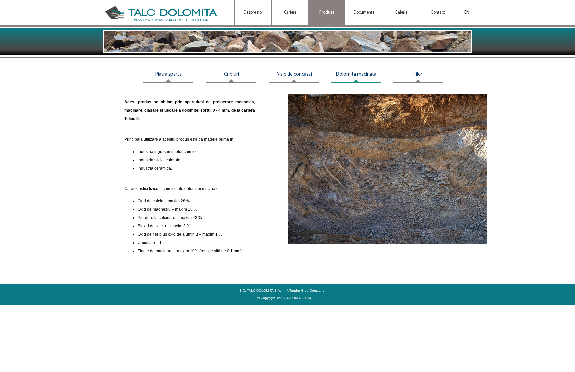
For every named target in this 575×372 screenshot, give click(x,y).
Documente (364, 12)
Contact (438, 12)
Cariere (290, 12)
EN (466, 12)
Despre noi (253, 12)
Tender (294, 290)
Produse (326, 12)
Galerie (401, 12)
